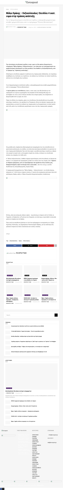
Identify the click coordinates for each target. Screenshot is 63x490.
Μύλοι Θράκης (26, 240)
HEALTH (34, 455)
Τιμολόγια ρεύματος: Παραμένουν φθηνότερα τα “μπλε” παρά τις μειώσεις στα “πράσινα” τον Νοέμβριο (33, 341)
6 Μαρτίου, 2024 (32, 27)
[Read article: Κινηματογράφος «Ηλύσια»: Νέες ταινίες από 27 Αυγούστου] (49, 271)
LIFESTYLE (34, 452)
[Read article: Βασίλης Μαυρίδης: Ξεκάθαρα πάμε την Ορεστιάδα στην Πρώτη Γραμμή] (7, 337)
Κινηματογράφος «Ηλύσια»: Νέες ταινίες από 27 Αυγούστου (24, 406)
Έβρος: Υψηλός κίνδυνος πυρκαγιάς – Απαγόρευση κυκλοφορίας (12, 299)
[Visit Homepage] (31, 2)
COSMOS (34, 443)
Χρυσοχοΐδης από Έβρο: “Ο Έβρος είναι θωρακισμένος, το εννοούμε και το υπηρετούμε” (30, 346)
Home (7, 9)
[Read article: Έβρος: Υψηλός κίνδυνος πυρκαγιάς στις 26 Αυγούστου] (49, 291)
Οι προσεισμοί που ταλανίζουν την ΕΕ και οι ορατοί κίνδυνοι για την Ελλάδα (27, 326)
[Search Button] (58, 2)
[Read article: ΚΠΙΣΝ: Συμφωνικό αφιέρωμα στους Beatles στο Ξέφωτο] (32, 271)
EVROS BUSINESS (14, 9)
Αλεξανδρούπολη (13, 240)
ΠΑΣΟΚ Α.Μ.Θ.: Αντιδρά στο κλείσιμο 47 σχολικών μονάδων (24, 416)
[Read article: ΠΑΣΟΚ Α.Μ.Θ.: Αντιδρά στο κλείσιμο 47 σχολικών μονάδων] (32, 291)
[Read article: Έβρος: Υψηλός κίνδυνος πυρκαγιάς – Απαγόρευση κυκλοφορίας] (14, 291)
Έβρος (20, 240)
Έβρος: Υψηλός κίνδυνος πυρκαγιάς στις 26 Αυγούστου (23, 421)
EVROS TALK (35, 441)
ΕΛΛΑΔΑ (34, 436)
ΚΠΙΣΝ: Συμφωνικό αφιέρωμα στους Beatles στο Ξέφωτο (23, 400)
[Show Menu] (4, 2)
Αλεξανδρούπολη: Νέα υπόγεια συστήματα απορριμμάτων (18, 391)
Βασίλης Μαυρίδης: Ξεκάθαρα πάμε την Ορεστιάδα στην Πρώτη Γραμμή (26, 336)
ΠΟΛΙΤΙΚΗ (34, 438)
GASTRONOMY (36, 454)
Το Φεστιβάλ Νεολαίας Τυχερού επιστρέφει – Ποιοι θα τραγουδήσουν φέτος (27, 331)
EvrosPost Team (22, 27)
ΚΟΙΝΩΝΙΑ (34, 448)
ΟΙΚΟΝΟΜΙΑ (35, 440)
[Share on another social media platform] (55, 245)
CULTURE (27, 275)
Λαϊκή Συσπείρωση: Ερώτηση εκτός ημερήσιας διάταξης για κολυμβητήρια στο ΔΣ (29, 351)
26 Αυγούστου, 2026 (18, 282)
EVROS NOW (9, 275)
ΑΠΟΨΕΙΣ (34, 447)
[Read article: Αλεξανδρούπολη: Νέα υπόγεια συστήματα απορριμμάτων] (14, 271)
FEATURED (48, 27)
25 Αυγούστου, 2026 (53, 301)
